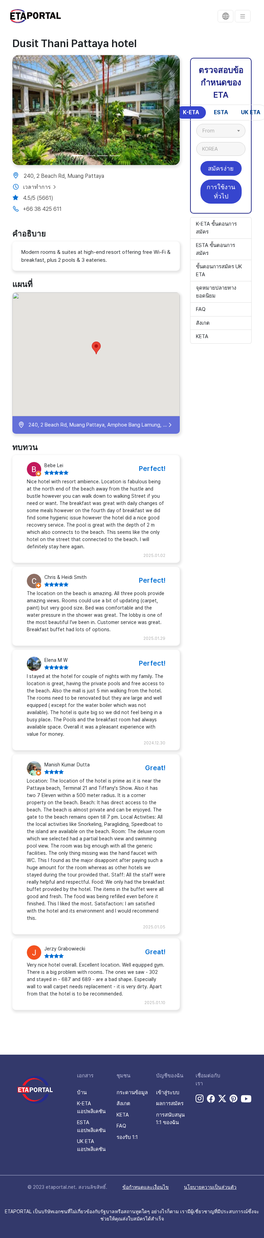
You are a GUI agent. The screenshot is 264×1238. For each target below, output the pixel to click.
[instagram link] (200, 1099)
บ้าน (82, 1092)
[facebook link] (211, 1099)
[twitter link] (222, 1099)
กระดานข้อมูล (132, 1092)
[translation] (225, 16)
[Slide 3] (102, 156)
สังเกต (203, 323)
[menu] (243, 16)
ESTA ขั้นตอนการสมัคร (215, 249)
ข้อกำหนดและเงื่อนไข (145, 1187)
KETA (202, 336)
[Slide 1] (78, 156)
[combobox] (220, 131)
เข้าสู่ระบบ (167, 1092)
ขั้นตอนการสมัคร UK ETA (219, 270)
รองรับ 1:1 (127, 1137)
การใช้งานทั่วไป (221, 191)
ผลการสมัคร (170, 1103)
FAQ (201, 309)
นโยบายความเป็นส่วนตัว (210, 1187)
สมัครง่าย (221, 168)
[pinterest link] (234, 1099)
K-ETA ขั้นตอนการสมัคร (216, 228)
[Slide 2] (90, 156)
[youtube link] (246, 1099)
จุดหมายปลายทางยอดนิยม (216, 292)
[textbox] (211, 131)
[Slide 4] (115, 156)
